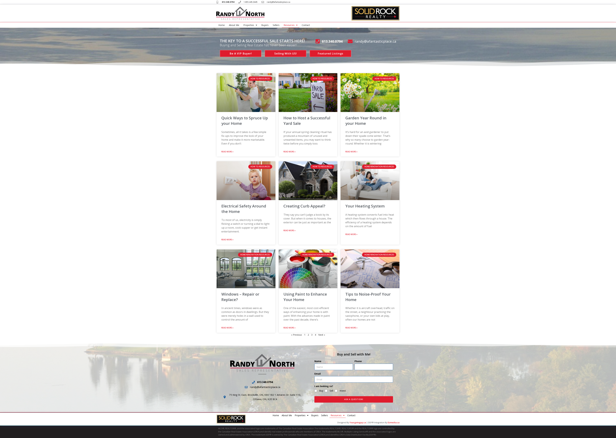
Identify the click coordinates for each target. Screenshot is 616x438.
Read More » (227, 151)
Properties (248, 25)
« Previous (296, 334)
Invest (343, 390)
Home (221, 25)
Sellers (276, 25)
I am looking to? (323, 386)
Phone (358, 361)
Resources (289, 25)
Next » (321, 334)
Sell (331, 390)
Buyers (265, 25)
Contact (306, 25)
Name (317, 361)
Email (317, 373)
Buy (321, 390)
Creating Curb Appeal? (304, 206)
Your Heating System (365, 206)
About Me (234, 25)
